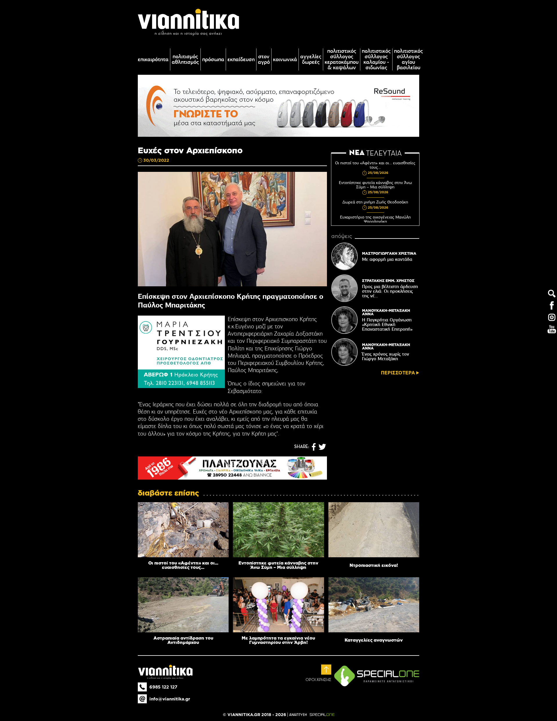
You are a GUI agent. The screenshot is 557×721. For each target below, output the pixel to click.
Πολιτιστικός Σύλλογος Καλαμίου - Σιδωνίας (376, 59)
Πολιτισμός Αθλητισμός (185, 59)
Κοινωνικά (285, 59)
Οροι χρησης (318, 680)
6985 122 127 (163, 687)
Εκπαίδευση (241, 59)
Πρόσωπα (213, 59)
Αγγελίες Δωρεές (310, 59)
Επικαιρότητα (153, 59)
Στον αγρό (264, 59)
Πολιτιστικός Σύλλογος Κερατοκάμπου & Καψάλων (342, 59)
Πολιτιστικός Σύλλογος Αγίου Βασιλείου (408, 59)
